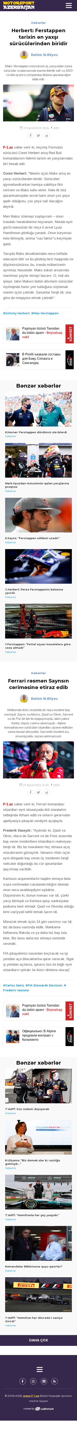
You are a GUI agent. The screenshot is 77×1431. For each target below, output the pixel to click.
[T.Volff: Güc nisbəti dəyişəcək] (38, 1086)
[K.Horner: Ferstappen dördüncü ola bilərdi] (38, 409)
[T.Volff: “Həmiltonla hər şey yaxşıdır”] (38, 1192)
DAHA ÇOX (38, 1340)
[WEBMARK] (38, 1408)
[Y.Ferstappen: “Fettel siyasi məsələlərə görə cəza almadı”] (38, 621)
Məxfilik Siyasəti (38, 1401)
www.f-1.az (31, 1395)
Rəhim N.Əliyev (44, 55)
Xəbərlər (38, 23)
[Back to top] (65, 1419)
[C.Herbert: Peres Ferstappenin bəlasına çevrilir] (38, 566)
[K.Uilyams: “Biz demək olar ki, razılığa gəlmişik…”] (38, 1137)
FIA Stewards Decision (45, 985)
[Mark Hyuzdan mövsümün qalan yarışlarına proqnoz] (38, 460)
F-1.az (8, 147)
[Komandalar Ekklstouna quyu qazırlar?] (38, 1243)
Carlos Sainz (14, 985)
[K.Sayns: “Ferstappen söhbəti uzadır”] (38, 515)
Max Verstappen (46, 313)
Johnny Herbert (17, 313)
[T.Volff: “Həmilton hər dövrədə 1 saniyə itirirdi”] (38, 1294)
